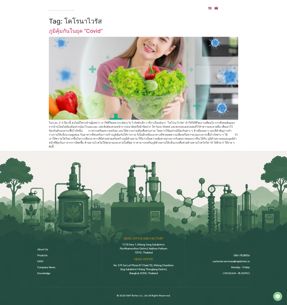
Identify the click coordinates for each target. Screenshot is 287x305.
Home (90, 8)
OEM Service (128, 8)
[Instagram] (239, 8)
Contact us (191, 8)
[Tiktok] (246, 8)
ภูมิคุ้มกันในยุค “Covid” (76, 31)
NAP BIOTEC (56, 7)
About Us (106, 8)
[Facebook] (224, 8)
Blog (168, 8)
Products (151, 8)
